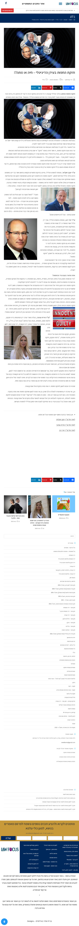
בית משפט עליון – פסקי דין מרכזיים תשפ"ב (71, 865)
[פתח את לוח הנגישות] (4, 921)
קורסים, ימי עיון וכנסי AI (69, 712)
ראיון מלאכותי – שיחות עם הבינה (67, 716)
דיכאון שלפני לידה (33, 860)
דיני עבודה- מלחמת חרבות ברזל (67, 574)
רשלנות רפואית (71, 720)
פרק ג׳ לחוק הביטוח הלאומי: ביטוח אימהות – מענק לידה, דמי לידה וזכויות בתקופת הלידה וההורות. (50, 809)
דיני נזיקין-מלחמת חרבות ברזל (67, 562)
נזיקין (73, 682)
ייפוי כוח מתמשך (71, 637)
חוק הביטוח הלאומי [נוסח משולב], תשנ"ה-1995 (63, 592)
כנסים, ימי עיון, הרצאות (69, 656)
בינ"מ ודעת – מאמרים (69, 548)
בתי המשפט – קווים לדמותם (50, 862)
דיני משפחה (72, 555)
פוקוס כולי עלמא (71, 694)
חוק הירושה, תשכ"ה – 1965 (68, 600)
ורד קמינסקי (68, 80)
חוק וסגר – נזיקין (71, 622)
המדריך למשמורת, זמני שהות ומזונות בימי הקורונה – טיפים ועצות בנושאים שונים (39, 522)
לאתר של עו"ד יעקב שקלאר (65, 419)
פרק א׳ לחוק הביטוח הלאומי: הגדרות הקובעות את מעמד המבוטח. (58, 802)
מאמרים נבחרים (71, 671)
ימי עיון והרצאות (71, 641)
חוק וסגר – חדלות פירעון (69, 619)
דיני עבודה (72, 566)
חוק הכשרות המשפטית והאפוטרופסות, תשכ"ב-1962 (62, 604)
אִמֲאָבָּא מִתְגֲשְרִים (63, 515)
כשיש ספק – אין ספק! (51, 849)
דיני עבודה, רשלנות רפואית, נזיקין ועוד (65, 570)
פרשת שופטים (53, 857)
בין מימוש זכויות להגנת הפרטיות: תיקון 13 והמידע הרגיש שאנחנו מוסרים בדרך (55, 798)
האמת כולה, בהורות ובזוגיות (71, 851)
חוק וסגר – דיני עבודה (69, 615)
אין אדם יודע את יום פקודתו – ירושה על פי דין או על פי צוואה (70, 846)
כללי (43, 80)
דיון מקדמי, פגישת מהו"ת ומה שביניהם (30, 854)
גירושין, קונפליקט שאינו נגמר (31, 845)
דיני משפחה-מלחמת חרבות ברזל (66, 559)
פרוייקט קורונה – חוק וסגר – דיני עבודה (65, 701)
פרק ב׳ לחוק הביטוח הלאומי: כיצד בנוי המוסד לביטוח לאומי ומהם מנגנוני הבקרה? (54, 805)
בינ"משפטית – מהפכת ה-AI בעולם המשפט (64, 551)
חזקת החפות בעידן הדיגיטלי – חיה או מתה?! (43, 20)
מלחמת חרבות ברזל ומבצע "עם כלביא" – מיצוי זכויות (61, 679)
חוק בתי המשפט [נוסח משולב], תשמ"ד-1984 (63, 589)
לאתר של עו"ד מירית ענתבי (65, 425)
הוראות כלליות (53, 853)
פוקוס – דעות (71, 686)
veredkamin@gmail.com (68, 742)
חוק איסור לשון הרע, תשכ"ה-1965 (66, 585)
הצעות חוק (72, 577)
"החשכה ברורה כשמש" (72, 855)
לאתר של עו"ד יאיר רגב (67, 430)
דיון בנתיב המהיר (34, 849)
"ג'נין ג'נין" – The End (72, 860)
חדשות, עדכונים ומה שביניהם (67, 581)
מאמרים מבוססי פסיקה (69, 667)
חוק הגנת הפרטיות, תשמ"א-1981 (66, 596)
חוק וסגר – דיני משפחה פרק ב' (67, 611)
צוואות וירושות (71, 709)
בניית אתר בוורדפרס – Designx (39, 921)
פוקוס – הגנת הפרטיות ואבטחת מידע (65, 690)
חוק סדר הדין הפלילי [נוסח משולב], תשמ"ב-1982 (62, 634)
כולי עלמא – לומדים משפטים (67, 645)
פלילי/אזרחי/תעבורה (69, 697)
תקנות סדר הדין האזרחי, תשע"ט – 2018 (65, 727)
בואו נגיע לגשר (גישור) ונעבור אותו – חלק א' (15, 517)
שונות (73, 723)
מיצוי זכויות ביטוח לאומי (69, 794)
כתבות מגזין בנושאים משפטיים (67, 660)
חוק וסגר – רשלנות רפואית (68, 630)
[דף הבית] (74, 20)
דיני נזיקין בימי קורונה (33, 864)
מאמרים (73, 664)
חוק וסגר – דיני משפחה (69, 607)
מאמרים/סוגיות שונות (69, 675)
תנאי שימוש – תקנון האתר (50, 866)
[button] (60, 3)
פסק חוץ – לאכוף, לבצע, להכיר (70, 870)
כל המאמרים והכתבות (69, 649)
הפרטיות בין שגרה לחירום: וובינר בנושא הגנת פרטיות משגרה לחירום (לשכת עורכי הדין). (37, 10)
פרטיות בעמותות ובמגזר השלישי (67, 705)
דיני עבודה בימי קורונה (32, 868)
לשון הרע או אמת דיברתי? (50, 845)
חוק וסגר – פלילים (70, 626)
